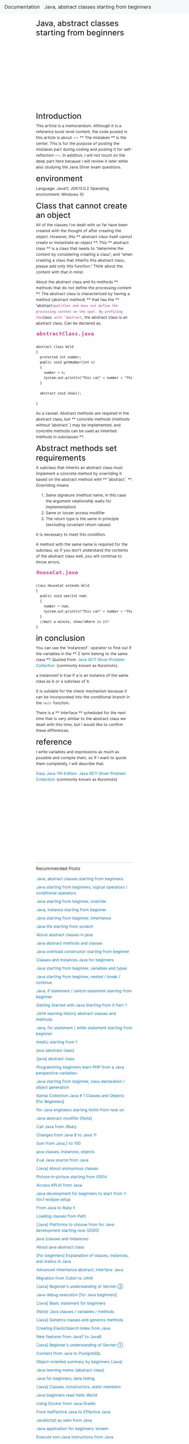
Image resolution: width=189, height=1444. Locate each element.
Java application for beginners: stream (72, 1428)
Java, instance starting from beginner (71, 909)
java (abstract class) (55, 1050)
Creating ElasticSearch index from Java (73, 1328)
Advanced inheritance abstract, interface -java (79, 1269)
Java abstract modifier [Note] (64, 1118)
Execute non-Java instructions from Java (74, 1436)
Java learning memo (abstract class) (70, 1370)
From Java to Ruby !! (55, 1207)
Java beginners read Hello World (66, 1395)
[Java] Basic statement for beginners (70, 1303)
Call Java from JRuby (56, 1126)
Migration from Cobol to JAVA (64, 1278)
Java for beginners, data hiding (65, 1378)
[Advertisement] (153, 362)
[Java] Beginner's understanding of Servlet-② (79, 1286)
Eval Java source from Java (62, 1160)
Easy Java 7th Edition (56, 773)
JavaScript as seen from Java (64, 1420)
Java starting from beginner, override (71, 901)
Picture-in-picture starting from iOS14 (71, 1176)
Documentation (22, 7)
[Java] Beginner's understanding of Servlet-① (79, 1344)
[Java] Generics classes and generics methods (79, 1319)
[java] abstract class (55, 1058)
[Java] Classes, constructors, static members (78, 1386)
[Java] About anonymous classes (67, 1168)
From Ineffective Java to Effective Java (73, 1411)
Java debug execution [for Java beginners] (76, 1294)
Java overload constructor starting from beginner (82, 951)
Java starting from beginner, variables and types (81, 968)
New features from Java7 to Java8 (68, 1336)
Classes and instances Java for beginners (75, 959)
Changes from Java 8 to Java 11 (66, 1134)
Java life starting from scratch (64, 926)
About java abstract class (60, 1247)
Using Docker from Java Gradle (65, 1403)
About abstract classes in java (64, 934)
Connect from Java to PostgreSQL (68, 1353)
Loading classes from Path (61, 1216)
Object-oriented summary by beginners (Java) (79, 1361)
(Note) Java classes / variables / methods (75, 1311)
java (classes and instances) (62, 1238)
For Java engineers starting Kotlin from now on (80, 1109)
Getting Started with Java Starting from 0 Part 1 (81, 1005)
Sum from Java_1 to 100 (58, 1143)
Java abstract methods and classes (69, 943)
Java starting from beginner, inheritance (73, 918)
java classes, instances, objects (65, 1151)
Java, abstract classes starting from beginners (97, 7)
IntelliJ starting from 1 (56, 1041)
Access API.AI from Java (59, 1185)
